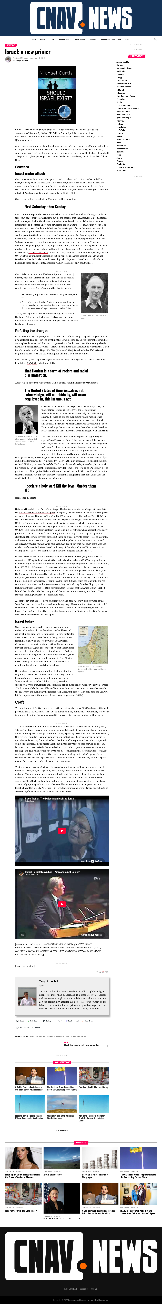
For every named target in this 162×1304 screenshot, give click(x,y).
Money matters (123, 139)
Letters (119, 133)
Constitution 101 (123, 84)
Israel (50, 1036)
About (42, 39)
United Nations (73, 1036)
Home (34, 39)
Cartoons (120, 65)
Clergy (119, 77)
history (34, 1036)
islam (42, 1036)
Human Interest (123, 115)
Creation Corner (123, 87)
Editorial (92, 39)
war (84, 1036)
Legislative (121, 127)
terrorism (59, 1036)
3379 (29, 363)
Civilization (80, 39)
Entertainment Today (125, 96)
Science (120, 155)
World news (121, 170)
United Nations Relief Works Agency (37, 512)
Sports (119, 158)
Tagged (119, 161)
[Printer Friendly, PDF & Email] (101, 972)
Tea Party (120, 164)
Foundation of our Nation (110, 39)
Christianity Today (124, 68)
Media (119, 136)
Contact (51, 39)
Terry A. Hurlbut (21, 61)
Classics (120, 74)
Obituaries (121, 146)
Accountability (65, 39)
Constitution (121, 81)
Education (120, 93)
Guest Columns (123, 111)
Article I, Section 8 (38, 252)
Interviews (120, 121)
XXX (34, 363)
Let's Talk (120, 130)
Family (119, 102)
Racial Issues (122, 149)
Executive (120, 99)
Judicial (119, 124)
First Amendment (124, 105)
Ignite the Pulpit (123, 118)
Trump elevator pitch (125, 167)
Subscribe (84, 1289)
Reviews (120, 152)
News (127, 39)
